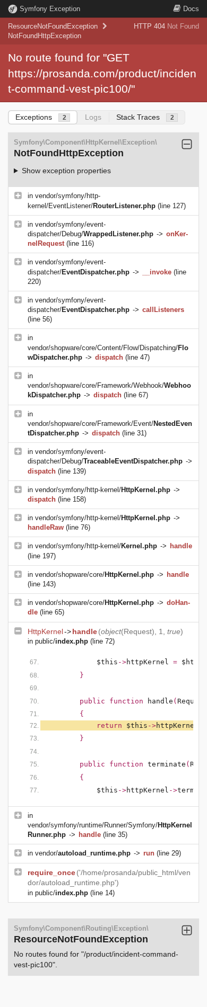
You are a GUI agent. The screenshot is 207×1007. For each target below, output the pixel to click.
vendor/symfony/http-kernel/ (102, 490)
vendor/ (83, 853)
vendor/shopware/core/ (94, 574)
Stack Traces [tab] (145, 117)
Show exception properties (66, 170)
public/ (61, 641)
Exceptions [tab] (40, 117)
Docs (191, 9)
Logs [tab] (93, 117)
